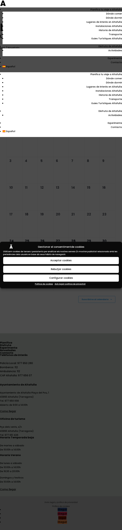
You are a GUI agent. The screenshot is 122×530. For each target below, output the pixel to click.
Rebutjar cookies (61, 269)
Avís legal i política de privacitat (70, 284)
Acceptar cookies (61, 260)
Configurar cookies (61, 278)
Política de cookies (44, 284)
